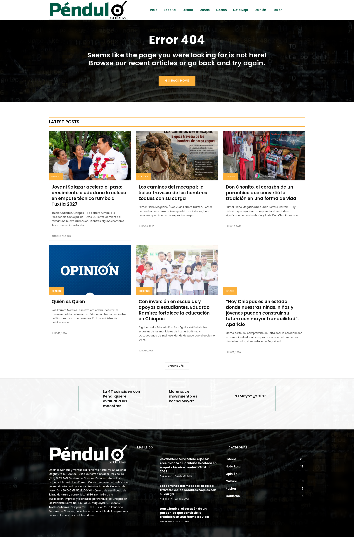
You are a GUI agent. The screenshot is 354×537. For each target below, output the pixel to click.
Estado (55, 176)
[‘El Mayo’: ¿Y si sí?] (222, 396)
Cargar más (176, 365)
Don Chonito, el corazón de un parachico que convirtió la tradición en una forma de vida (261, 192)
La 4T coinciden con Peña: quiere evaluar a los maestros (121, 398)
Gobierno (144, 291)
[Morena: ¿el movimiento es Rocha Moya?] (156, 396)
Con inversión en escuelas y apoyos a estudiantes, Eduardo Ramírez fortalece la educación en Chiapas (174, 310)
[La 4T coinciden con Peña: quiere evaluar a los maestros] (90, 396)
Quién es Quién (68, 301)
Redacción (166, 475)
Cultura (143, 176)
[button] (297, 10)
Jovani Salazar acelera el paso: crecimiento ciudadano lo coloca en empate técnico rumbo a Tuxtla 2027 (89, 195)
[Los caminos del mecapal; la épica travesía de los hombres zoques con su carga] (177, 155)
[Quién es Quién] (90, 270)
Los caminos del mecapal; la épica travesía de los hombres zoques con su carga (173, 192)
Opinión (56, 291)
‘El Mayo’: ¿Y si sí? (251, 396)
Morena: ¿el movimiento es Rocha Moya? (183, 396)
